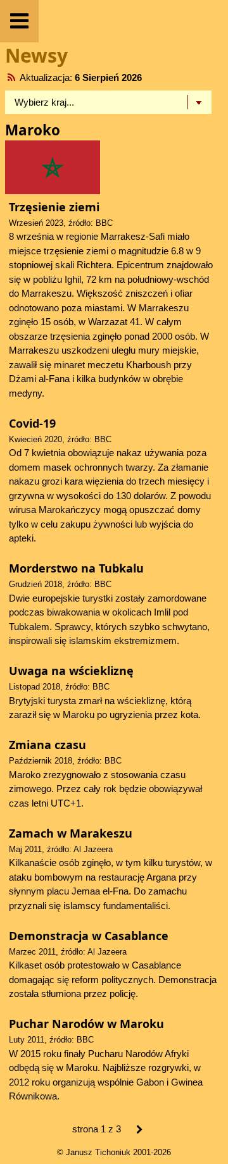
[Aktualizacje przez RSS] (11, 77)
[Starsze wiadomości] (140, 1130)
